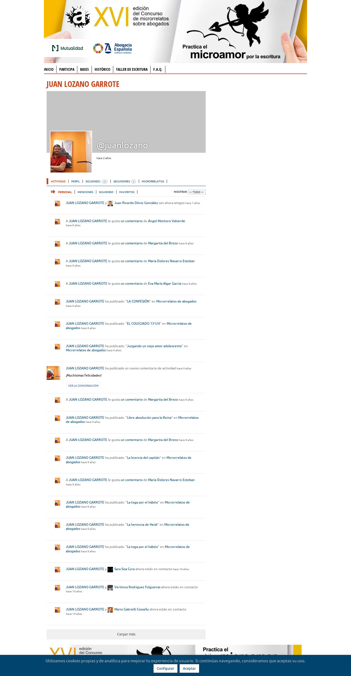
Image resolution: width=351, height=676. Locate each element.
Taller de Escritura (132, 69)
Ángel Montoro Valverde (166, 221)
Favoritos (126, 192)
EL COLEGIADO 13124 (143, 323)
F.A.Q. (157, 69)
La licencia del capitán (143, 457)
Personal (65, 192)
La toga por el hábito (142, 502)
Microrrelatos (153, 181)
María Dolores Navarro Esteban (171, 261)
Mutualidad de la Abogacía (68, 48)
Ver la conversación (83, 385)
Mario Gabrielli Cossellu (131, 609)
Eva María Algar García (164, 283)
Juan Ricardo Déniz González (136, 203)
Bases (84, 69)
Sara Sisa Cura (124, 569)
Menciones (85, 192)
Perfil (75, 181)
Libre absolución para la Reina (149, 417)
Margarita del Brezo (163, 243)
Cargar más (126, 634)
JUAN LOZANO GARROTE (85, 203)
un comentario (132, 221)
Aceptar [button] (189, 668)
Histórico (102, 69)
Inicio (48, 69)
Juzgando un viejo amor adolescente (154, 346)
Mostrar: (180, 191)
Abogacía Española (112, 48)
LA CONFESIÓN (138, 301)
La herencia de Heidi (142, 524)
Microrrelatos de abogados (176, 301)
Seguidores (124, 181)
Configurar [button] (165, 668)
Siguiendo (106, 192)
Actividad (58, 181)
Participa (66, 69)
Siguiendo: (96, 181)
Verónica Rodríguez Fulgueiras (137, 587)
